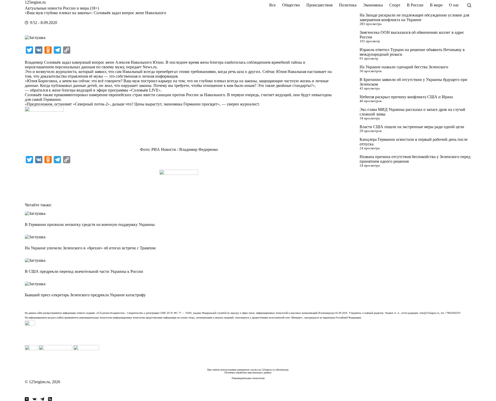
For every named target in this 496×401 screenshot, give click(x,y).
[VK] (34, 399)
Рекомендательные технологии (248, 378)
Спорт (394, 5)
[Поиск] (469, 5)
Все (272, 5)
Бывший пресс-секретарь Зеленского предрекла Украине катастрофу (85, 295)
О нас (454, 5)
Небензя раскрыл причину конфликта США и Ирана (406, 97)
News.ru (150, 67)
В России (415, 5)
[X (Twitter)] (27, 399)
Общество (291, 5)
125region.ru (35, 2)
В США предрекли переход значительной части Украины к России (84, 271)
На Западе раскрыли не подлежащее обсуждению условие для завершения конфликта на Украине (414, 17)
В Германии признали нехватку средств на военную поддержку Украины (90, 224)
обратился (39, 90)
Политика (348, 5)
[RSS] (50, 399)
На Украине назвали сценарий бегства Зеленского (404, 67)
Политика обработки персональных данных (248, 372)
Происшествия (319, 5)
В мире (436, 5)
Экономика (373, 5)
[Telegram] (42, 399)
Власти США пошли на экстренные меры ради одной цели (412, 127)
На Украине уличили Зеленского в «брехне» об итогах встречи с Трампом (90, 248)
